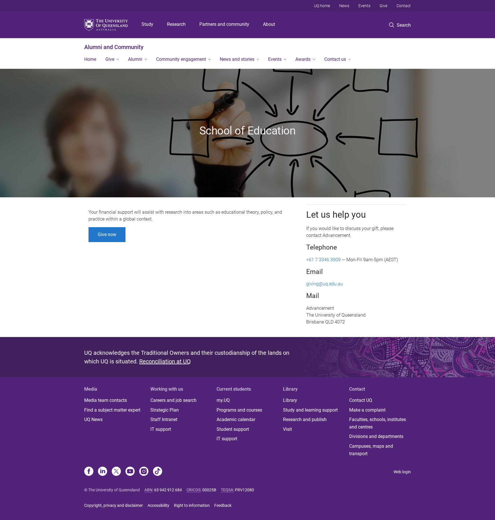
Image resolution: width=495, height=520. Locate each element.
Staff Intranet (163, 419)
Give (383, 5)
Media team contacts (105, 400)
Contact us (335, 59)
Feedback (222, 505)
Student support (233, 429)
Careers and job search (173, 400)
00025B (209, 490)
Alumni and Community (114, 47)
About (269, 24)
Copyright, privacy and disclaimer (113, 505)
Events (364, 5)
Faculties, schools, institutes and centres (377, 423)
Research (176, 24)
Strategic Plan (164, 410)
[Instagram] (143, 472)
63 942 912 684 (168, 490)
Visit (287, 429)
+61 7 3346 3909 (323, 259)
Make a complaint (367, 410)
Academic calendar (236, 419)
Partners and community (224, 24)
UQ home (322, 5)
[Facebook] (88, 472)
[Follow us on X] (116, 472)
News (344, 5)
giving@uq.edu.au (324, 284)
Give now (107, 234)
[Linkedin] (102, 472)
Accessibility (158, 505)
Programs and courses (239, 410)
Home (90, 59)
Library (290, 400)
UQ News (93, 419)
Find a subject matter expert (112, 410)
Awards (303, 59)
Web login (402, 472)
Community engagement (181, 59)
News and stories (237, 59)
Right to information (192, 505)
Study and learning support (310, 410)
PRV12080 (244, 490)
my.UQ (223, 400)
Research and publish (305, 419)
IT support (160, 429)
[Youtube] (130, 472)
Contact (403, 5)
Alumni (135, 59)
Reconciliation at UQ (165, 361)
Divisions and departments (376, 436)
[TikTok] (157, 472)
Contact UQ (360, 400)
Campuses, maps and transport (371, 449)
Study (147, 24)
